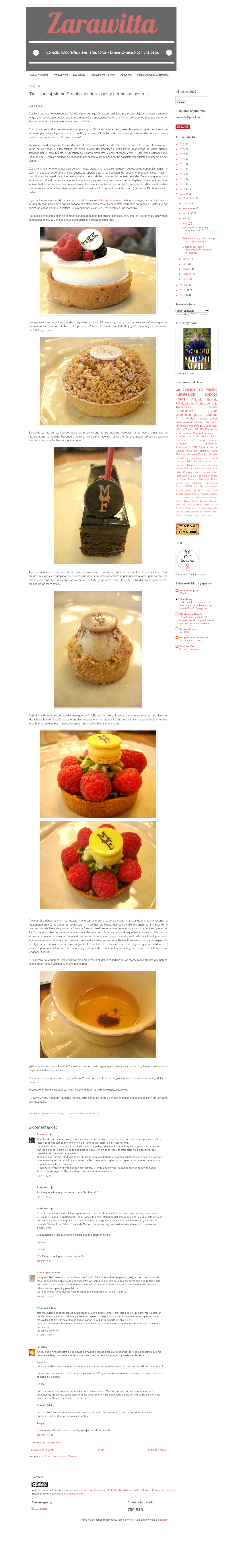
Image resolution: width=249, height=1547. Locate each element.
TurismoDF (191, 429)
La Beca (202, 436)
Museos (203, 461)
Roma (214, 479)
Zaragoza (189, 515)
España (212, 399)
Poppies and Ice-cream (193, 637)
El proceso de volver (52, 1113)
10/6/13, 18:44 (45, 1296)
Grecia (179, 501)
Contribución (210, 443)
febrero (187, 273)
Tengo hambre (208, 440)
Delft (186, 497)
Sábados (211, 415)
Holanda (180, 458)
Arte (215, 468)
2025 (183, 144)
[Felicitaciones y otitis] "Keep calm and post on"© (198, 240)
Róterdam (190, 508)
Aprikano (179, 490)
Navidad (202, 418)
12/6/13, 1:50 (44, 1335)
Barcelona (206, 490)
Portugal (198, 433)
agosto (187, 213)
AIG (201, 429)
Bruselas (179, 494)
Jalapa (214, 476)
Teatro (179, 486)
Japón (214, 458)
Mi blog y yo (61, 74)
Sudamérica (211, 483)
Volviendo (181, 443)
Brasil (215, 490)
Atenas (188, 490)
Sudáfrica (195, 512)
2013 (183, 193)
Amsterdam (195, 468)
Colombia (205, 494)
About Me (126, 74)
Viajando (90, 1113)
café (196, 515)
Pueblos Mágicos (186, 465)
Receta (212, 407)
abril (185, 264)
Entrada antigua (157, 1449)
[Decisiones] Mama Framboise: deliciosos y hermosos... (197, 249)
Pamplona (180, 508)
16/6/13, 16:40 (45, 1435)
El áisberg (185, 599)
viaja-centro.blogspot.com (69, 1493)
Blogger (164, 1519)
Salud (179, 483)
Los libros (79, 74)
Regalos (208, 433)
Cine (214, 411)
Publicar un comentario (46, 1442)
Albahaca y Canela (191, 614)
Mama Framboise (110, 200)
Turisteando (186, 394)
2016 (183, 179)
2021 (183, 154)
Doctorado (211, 422)
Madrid (80, 1113)
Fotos (180, 399)
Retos (193, 440)
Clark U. (196, 494)
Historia (191, 436)
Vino (215, 465)
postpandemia (205, 515)
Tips (202, 512)
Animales (207, 468)
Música (180, 429)
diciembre (189, 198)
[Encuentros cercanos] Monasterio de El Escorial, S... (198, 230)
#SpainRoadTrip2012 (186, 447)
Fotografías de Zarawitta (153, 74)
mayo (186, 258)
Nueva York (192, 451)
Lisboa (213, 436)
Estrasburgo (203, 497)
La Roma (181, 479)
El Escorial (193, 497)
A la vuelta (185, 418)
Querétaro (181, 440)
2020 (183, 159)
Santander (212, 508)
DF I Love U (197, 422)
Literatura (180, 461)
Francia (202, 454)
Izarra (194, 501)
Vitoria (214, 512)
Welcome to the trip (103, 74)
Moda (189, 504)
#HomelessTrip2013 (189, 415)
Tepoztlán (204, 465)
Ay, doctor (184, 632)
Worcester (180, 515)
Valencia (207, 512)
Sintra (187, 512)
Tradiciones (183, 407)
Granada (213, 497)
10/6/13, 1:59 (44, 1261)
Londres (213, 501)
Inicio (101, 1449)
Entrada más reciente (42, 1449)
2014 (183, 188)
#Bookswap (182, 468)
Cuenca (214, 494)
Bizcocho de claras (189, 649)
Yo (97, 1113)
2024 (183, 149)
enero (186, 278)
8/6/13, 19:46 (44, 1197)
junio (186, 223)
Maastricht (180, 504)
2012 (183, 285)
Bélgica (187, 494)
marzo (187, 268)
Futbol (214, 472)
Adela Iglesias (45, 1272)
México (211, 394)
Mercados (204, 479)
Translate (202, 314)
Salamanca (202, 508)
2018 (183, 169)
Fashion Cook (188, 646)
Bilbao (179, 472)
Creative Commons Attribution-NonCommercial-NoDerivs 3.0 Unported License (129, 1489)
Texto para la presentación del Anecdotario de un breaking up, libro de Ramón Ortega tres (195, 605)
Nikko (206, 504)
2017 (183, 173)
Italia (206, 476)
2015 (183, 183)
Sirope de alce (188, 628)
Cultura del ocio (206, 403)
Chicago (187, 472)
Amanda (78, 928)
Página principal (38, 74)
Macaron (192, 479)
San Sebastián (193, 483)
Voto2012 (198, 486)
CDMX (182, 593)
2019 (183, 164)
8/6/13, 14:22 (44, 1176)
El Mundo (205, 425)
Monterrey (198, 504)
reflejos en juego (189, 590)
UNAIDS (187, 486)
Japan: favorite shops (190, 640)
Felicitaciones (185, 403)
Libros (213, 418)
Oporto (214, 504)
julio (185, 218)
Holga (186, 501)
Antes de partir (184, 425)
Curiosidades (184, 411)
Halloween (212, 454)
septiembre (189, 208)
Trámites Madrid (209, 451)
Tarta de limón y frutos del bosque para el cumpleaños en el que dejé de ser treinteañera (196, 620)
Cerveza (203, 447)
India (200, 476)
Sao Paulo (180, 512)
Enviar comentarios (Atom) (60, 1456)
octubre (187, 203)
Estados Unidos (201, 472)
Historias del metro (186, 476)
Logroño (203, 501)
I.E (38, 1346)
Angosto (213, 486)
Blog (196, 425)
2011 (183, 290)
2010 (183, 295)
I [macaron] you (197, 458)
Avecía (197, 490)
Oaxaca (213, 461)
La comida (70, 1113)
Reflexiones (182, 422)
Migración (192, 461)
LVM (214, 425)
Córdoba (179, 497)
